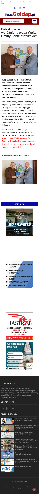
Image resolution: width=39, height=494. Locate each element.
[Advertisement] (19, 248)
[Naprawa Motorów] (19, 288)
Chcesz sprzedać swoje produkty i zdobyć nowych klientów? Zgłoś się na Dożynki (26, 461)
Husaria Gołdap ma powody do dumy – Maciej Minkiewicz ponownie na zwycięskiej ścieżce (26, 427)
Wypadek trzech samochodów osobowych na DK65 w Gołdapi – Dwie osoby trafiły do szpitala (26, 441)
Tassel (25, 481)
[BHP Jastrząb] (19, 340)
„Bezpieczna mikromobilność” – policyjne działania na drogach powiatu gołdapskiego (26, 447)
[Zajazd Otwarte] (19, 236)
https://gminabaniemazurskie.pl (18, 155)
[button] (34, 21)
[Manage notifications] (34, 489)
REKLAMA (19, 204)
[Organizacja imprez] (19, 369)
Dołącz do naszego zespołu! (23, 466)
